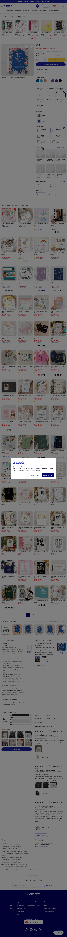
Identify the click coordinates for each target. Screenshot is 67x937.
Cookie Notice (33, 468)
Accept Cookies (47, 475)
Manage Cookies (35, 475)
